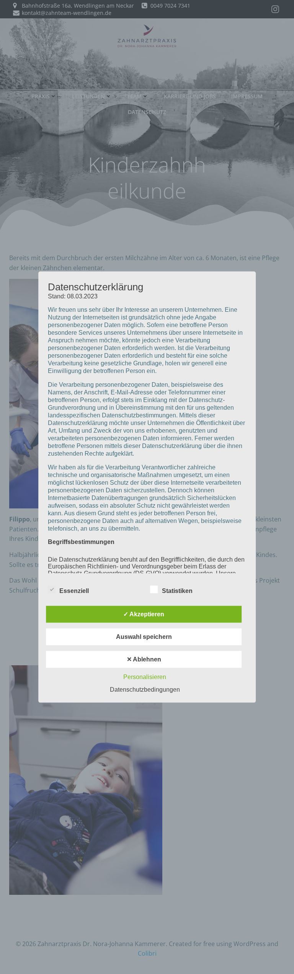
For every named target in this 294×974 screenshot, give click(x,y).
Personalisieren (144, 676)
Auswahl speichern (144, 636)
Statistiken (177, 590)
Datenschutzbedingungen (145, 689)
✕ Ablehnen (144, 659)
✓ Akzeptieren (143, 614)
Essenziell (74, 590)
